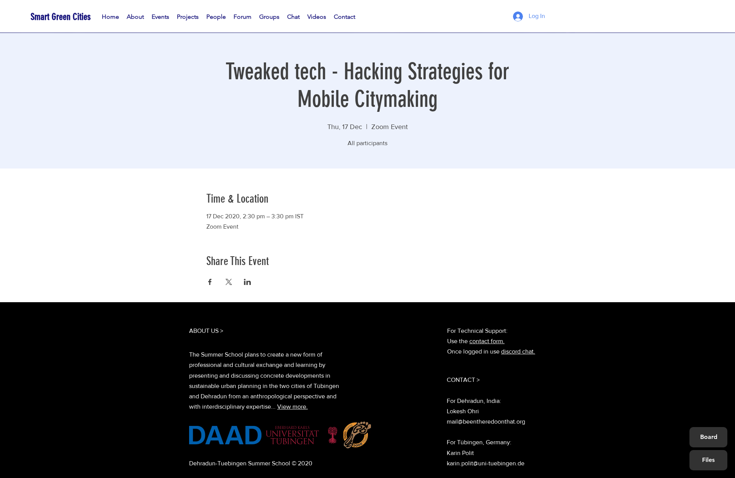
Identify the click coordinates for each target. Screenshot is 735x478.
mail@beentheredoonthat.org (486, 421)
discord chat (517, 351)
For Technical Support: (477, 330)
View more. (292, 406)
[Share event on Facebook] (210, 282)
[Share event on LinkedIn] (247, 282)
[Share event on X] (228, 282)
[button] (216, 16)
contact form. (487, 341)
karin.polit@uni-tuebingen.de (485, 463)
